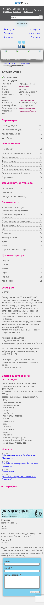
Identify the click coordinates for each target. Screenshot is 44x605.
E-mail (8, 568)
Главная (6, 63)
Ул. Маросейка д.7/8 (26, 100)
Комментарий (12, 575)
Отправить (35, 592)
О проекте (35, 37)
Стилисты (8, 33)
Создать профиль (7, 10)
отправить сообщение (27, 111)
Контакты (8, 37)
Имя (7, 561)
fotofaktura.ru (24, 87)
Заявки (37, 10)
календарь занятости (27, 108)
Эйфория (17, 59)
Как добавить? (28, 10)
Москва (22, 23)
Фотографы (34, 29)
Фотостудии (9, 29)
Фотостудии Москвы (20, 63)
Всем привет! (8, 471)
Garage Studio (6, 59)
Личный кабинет (17, 10)
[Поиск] (41, 17)
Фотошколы (34, 33)
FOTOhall (29, 59)
